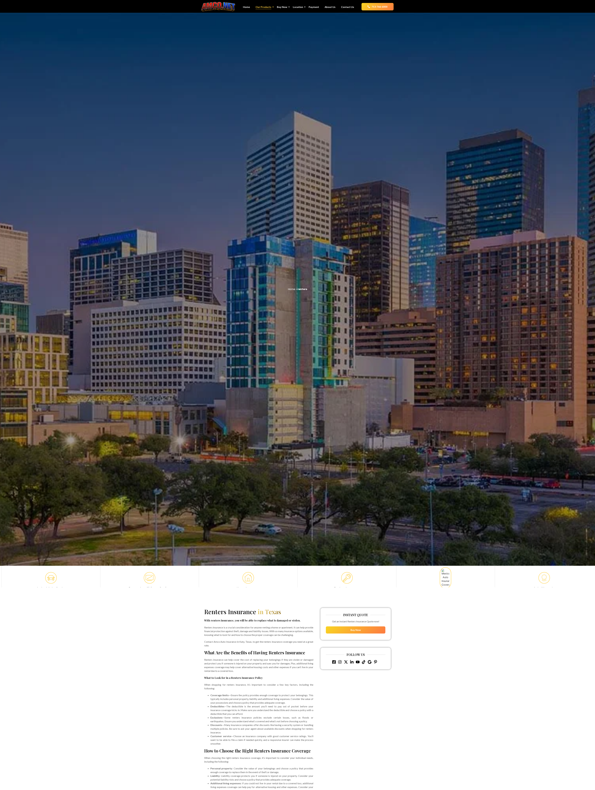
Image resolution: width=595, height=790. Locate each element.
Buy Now (282, 6)
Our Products (263, 6)
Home (246, 6)
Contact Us (347, 6)
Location (298, 6)
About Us (330, 6)
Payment (314, 6)
